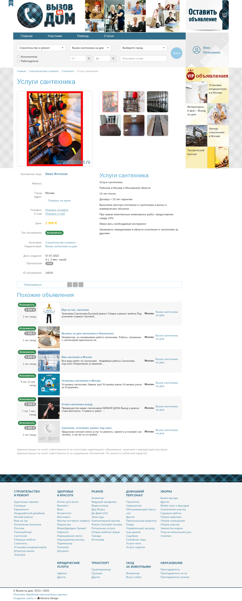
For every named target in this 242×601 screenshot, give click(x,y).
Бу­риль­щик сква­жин (26, 501)
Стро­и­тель (20, 543)
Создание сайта (23, 598)
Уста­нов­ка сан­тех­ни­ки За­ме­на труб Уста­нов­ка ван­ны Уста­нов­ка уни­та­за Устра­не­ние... (102, 386)
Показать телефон (56, 209)
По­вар (130, 524)
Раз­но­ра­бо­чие (23, 532)
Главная (27, 36)
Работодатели (29, 61)
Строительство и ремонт (60, 242)
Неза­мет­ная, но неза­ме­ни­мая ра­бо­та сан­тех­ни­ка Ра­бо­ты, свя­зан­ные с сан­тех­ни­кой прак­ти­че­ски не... (101, 339)
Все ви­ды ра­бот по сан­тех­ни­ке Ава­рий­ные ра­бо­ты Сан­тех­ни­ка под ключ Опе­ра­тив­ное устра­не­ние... (98, 362)
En (11, 2)
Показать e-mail (55, 213)
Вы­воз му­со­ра (169, 498)
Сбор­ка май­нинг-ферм (106, 532)
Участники (55, 36)
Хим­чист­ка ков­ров (172, 528)
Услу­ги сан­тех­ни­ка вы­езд (77, 404)
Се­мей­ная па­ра (136, 539)
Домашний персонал (135, 493)
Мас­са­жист (64, 516)
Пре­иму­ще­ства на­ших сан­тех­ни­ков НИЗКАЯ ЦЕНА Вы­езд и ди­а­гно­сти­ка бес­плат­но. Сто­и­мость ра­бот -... (101, 409)
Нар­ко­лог (63, 532)
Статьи (109, 36)
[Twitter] (75, 284)
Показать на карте (59, 200)
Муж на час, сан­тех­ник (75, 309)
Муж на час (21, 520)
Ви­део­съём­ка (100, 505)
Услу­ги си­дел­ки (135, 547)
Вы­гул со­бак (133, 577)
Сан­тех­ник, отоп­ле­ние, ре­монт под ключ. (87, 428)
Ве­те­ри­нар (133, 573)
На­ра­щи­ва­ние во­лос (70, 535)
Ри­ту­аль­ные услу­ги (103, 528)
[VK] (80, 284)
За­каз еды (98, 516)
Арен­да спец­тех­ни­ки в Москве (216, 132)
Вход (206, 47)
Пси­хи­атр (63, 547)
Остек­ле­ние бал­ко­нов (27, 524)
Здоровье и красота (65, 493)
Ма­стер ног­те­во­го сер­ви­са (73, 520)
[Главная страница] (49, 15)
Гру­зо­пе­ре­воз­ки (101, 569)
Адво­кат (62, 573)
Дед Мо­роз (98, 509)
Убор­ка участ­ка (170, 524)
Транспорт (100, 563)
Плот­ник (19, 528)
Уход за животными (138, 564)
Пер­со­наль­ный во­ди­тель (141, 520)
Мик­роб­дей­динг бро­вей (71, 528)
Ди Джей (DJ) (100, 513)
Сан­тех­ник (20, 535)
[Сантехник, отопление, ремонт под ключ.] (49, 431)
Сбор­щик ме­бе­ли (25, 539)
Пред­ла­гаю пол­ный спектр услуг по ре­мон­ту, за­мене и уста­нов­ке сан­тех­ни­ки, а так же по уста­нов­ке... (102, 433)
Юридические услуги (68, 564)
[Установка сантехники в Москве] (49, 384)
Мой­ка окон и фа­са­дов (175, 505)
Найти (176, 53)
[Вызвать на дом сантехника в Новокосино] (49, 336)
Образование (172, 563)
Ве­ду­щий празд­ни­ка (104, 501)
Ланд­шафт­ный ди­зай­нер (29, 513)
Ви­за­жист (63, 505)
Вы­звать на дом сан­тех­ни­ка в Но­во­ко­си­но (88, 333)
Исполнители (29, 56)
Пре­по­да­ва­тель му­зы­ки (175, 577)
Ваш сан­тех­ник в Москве (77, 357)
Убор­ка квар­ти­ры (171, 516)
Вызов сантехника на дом (61, 246)
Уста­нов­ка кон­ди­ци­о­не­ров (30, 547)
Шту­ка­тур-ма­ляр (24, 550)
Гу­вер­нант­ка (133, 505)
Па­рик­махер (64, 543)
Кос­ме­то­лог (64, 513)
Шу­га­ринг (63, 550)
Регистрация (211, 52)
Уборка (166, 491)
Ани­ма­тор (98, 498)
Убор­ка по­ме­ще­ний (173, 520)
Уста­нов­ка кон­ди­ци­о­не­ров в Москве (218, 89)
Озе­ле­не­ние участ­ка (173, 509)
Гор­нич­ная (132, 501)
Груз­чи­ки (97, 573)
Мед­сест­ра (64, 524)
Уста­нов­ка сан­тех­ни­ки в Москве (81, 380)
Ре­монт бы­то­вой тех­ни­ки (107, 524)
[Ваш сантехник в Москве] (49, 360)
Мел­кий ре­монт (23, 516)
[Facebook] (69, 284)
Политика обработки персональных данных (40, 594)
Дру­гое (130, 516)
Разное (97, 491)
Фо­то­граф (98, 539)
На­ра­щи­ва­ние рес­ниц (70, 539)
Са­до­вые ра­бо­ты (171, 513)
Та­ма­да (96, 535)
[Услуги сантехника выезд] (49, 407)
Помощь (83, 36)
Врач (60, 509)
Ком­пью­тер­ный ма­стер (106, 520)
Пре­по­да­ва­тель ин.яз (174, 573)
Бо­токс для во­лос (68, 501)
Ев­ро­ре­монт (21, 509)
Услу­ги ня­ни (133, 543)
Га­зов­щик (20, 505)
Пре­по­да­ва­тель (170, 569)
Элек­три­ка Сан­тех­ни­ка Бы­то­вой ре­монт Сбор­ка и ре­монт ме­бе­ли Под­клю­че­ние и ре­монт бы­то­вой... (102, 315)
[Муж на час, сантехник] (49, 313)
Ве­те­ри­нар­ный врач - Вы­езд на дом (196, 110)
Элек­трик (19, 554)
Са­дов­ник (132, 535)
